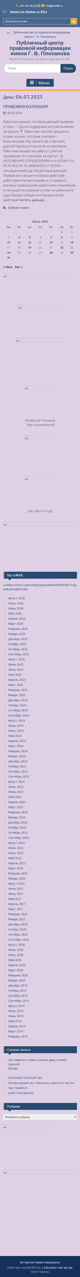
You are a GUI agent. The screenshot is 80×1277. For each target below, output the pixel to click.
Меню (44, 83)
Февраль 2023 (18, 812)
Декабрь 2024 (17, 700)
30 (71, 252)
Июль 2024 (15, 725)
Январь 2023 (16, 817)
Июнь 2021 (15, 894)
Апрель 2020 (17, 965)
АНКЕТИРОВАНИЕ (21, 1093)
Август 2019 (16, 1006)
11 (19, 242)
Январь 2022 (16, 878)
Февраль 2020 (18, 975)
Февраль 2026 (18, 629)
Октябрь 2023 (18, 771)
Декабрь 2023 (17, 761)
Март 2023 (15, 807)
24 (8, 252)
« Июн (7, 267)
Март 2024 (15, 746)
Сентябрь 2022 (18, 838)
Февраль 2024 (18, 751)
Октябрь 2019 (18, 996)
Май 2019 (15, 1021)
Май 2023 (15, 797)
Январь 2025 (16, 695)
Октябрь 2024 (18, 710)
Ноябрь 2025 (17, 644)
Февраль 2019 (18, 1036)
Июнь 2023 (15, 792)
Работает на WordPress (23, 1267)
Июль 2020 (15, 950)
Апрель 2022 (17, 863)
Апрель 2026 (17, 618)
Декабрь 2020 (17, 924)
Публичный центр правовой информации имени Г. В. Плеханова (40, 48)
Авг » (19, 267)
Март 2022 (15, 868)
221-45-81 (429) (30, 5)
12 (29, 242)
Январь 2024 (16, 756)
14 (51, 242)
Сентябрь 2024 (18, 715)
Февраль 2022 (18, 873)
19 (29, 247)
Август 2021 (16, 883)
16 (71, 242)
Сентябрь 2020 (18, 939)
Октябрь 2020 (18, 934)
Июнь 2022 (15, 853)
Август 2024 (16, 720)
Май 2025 (15, 675)
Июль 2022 (15, 848)
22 (61, 247)
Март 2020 (15, 970)
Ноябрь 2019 (17, 990)
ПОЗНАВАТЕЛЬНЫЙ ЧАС (25, 1078)
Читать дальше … (33, 200)
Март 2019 (15, 1031)
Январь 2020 (16, 980)
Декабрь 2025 (17, 639)
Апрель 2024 (17, 741)
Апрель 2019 (17, 1026)
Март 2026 (15, 624)
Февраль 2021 (18, 914)
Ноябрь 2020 (17, 929)
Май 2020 (15, 960)
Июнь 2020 (15, 955)
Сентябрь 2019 (18, 1001)
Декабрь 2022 (17, 822)
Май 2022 (15, 858)
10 (8, 242)
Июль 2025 (15, 664)
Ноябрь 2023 (17, 766)
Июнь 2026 (15, 608)
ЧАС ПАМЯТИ (17, 1088)
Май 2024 (15, 736)
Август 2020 (16, 945)
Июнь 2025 (15, 669)
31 (8, 257)
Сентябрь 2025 (18, 654)
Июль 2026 (15, 603)
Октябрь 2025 (18, 649)
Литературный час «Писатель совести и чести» (41, 1083)
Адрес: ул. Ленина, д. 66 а (28, 11)
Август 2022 (16, 843)
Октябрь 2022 (18, 832)
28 (51, 252)
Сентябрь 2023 (18, 776)
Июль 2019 (15, 1011)
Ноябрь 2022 (17, 827)
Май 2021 (15, 899)
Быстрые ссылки (16, 21)
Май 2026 (15, 613)
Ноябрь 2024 (17, 705)
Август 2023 (16, 782)
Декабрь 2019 (17, 985)
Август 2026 (16, 598)
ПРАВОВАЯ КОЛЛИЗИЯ (25, 106)
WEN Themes (40, 1272)
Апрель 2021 (17, 904)
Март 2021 (15, 909)
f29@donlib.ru (54, 5)
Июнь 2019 (15, 1016)
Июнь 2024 (15, 731)
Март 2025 (15, 685)
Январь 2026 (16, 634)
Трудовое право (18, 208)
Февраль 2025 (18, 690)
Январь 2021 (16, 919)
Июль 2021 (15, 889)
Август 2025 (16, 659)
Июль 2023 (15, 787)
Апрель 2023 (17, 802)
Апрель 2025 (17, 680)
